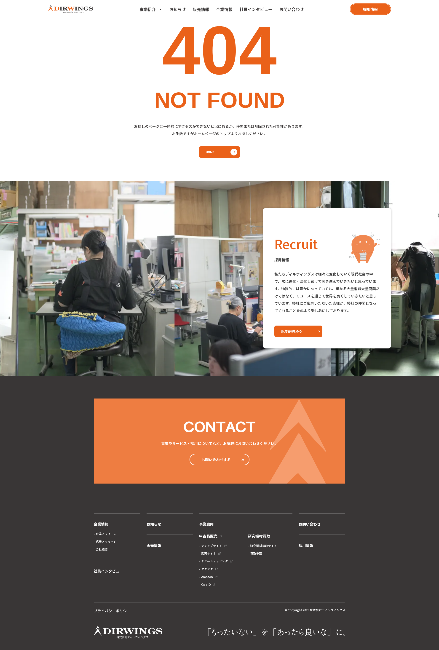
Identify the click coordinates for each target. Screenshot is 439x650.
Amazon (207, 577)
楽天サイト (208, 553)
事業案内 (206, 524)
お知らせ (177, 9)
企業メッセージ (106, 534)
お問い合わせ (291, 9)
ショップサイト (211, 545)
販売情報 (201, 9)
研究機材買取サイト (263, 545)
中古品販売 (153, 23)
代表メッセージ (106, 541)
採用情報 (306, 545)
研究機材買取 (155, 31)
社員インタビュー (255, 9)
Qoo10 (206, 584)
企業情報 (224, 9)
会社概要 (102, 549)
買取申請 (256, 553)
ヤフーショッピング (214, 561)
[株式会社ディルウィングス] (70, 9)
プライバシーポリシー (112, 610)
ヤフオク (207, 569)
